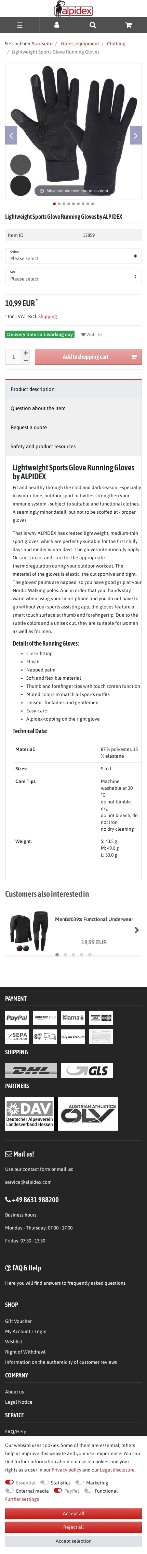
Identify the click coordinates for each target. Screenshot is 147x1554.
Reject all (73, 1527)
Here (10, 1283)
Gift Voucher (18, 1321)
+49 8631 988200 (35, 1199)
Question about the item (38, 408)
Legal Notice (18, 1402)
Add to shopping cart (85, 356)
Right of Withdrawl (25, 1352)
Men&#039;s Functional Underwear (94, 919)
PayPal (71, 1491)
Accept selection (74, 1541)
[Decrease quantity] (26, 361)
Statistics (60, 1482)
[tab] (73, 389)
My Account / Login (25, 1331)
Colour (15, 251)
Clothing (115, 43)
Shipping (47, 316)
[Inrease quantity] (26, 353)
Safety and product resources (43, 446)
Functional (106, 1491)
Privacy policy (66, 1470)
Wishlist (13, 1341)
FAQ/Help (15, 1431)
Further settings (22, 1499)
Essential (26, 1482)
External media (32, 1491)
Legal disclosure (117, 1470)
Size (13, 272)
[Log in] (57, 24)
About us (14, 1391)
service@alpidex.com (28, 1182)
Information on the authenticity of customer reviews (61, 1362)
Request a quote (29, 427)
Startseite (42, 43)
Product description (32, 389)
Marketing (97, 1482)
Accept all (73, 1513)
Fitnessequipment (79, 43)
